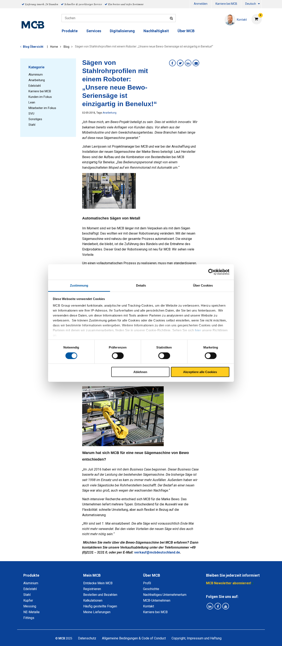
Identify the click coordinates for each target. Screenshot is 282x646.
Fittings (28, 618)
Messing (29, 606)
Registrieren (92, 589)
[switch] (118, 355)
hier (198, 330)
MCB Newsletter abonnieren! (228, 583)
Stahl (31, 125)
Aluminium (35, 74)
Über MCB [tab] (151, 575)
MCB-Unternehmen (156, 600)
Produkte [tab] (31, 575)
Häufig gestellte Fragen (100, 606)
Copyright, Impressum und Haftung (197, 638)
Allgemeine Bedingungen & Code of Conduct (134, 638)
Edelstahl (34, 86)
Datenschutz (87, 638)
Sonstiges (35, 119)
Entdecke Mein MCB (98, 583)
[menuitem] (201, 4)
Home (54, 46)
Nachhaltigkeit (156, 31)
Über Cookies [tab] (203, 285)
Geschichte (151, 589)
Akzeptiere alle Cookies (200, 372)
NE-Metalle (31, 612)
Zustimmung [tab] (79, 285)
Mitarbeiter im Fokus (42, 108)
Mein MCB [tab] (92, 575)
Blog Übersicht (33, 46)
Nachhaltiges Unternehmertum (164, 595)
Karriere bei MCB (226, 3)
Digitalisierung (122, 31)
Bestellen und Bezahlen (100, 595)
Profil (147, 583)
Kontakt (148, 606)
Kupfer (28, 600)
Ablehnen (140, 372)
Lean (31, 102)
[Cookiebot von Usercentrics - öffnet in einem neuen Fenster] (211, 272)
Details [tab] (141, 285)
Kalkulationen (92, 600)
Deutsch (250, 3)
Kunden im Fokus (40, 97)
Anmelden (200, 3)
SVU (31, 113)
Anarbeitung (36, 80)
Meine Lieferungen (96, 612)
